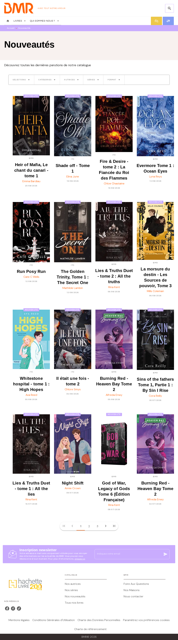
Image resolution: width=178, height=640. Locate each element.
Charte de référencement (90, 629)
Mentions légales (19, 620)
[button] (21, 80)
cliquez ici (80, 558)
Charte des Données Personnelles (99, 620)
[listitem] (7, 608)
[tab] (7, 21)
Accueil (11, 28)
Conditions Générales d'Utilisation (53, 620)
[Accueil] (18, 8)
